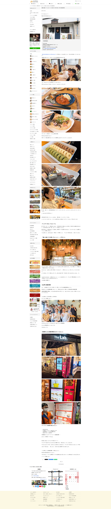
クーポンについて (32, 180)
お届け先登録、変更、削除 (34, 234)
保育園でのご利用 (32, 168)
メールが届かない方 (33, 253)
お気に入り (31, 229)
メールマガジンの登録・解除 (34, 251)
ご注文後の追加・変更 (33, 151)
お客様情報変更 (32, 236)
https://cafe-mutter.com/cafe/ (50, 48)
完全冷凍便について (33, 157)
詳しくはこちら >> (44, 479)
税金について (32, 175)
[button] (76, 1)
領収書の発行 (32, 227)
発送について (32, 144)
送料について (32, 173)
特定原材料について (33, 164)
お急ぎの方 (31, 155)
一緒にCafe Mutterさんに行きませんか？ (49, 54)
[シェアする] (43, 459)
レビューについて (32, 182)
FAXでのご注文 (32, 166)
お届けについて (32, 146)
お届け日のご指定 (32, 150)
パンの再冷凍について (33, 153)
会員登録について (32, 184)
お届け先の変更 (32, 148)
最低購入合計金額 (32, 177)
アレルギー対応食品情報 (33, 320)
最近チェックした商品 (33, 232)
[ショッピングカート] (80, 1)
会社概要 (31, 317)
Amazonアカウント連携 (33, 238)
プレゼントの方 (32, 159)
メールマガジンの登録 (33, 171)
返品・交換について (33, 162)
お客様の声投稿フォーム (33, 324)
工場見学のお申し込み (33, 326)
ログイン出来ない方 (33, 249)
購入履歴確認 (32, 225)
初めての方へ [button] (35, 48)
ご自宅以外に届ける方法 (33, 247)
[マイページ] (78, 1)
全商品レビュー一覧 (33, 322)
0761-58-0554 (36, 475)
